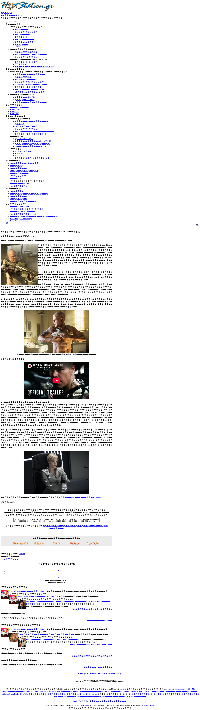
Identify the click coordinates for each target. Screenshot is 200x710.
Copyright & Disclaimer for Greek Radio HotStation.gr (100, 673)
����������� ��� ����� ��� (91, 644)
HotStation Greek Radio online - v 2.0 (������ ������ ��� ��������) (160, 691)
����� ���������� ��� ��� (92, 656)
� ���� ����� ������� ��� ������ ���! (46, 634)
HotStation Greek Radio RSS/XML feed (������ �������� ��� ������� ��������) (77, 691)
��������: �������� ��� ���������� (53, 639)
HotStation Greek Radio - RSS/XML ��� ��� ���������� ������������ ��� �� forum (49, 694)
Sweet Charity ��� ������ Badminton (27, 591)
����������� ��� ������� (92, 609)
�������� (10, 559)
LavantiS (22, 554)
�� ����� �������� (97, 667)
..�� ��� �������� (99, 620)
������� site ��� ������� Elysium (80, 497)
